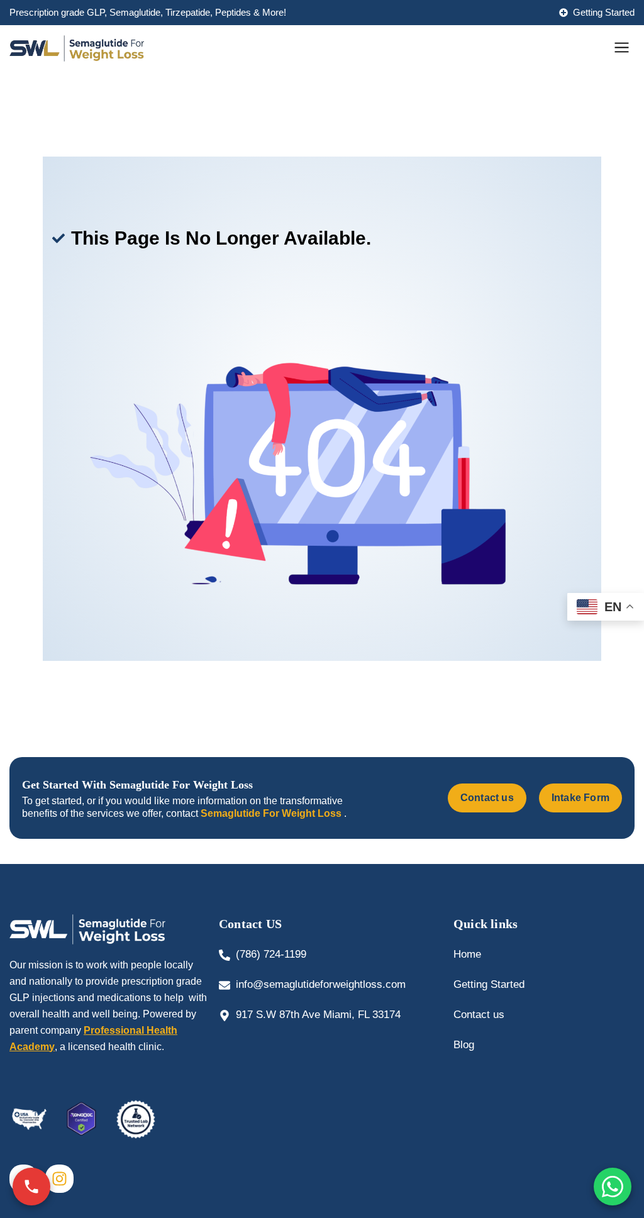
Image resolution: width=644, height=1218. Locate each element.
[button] (622, 48)
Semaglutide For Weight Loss (272, 813)
